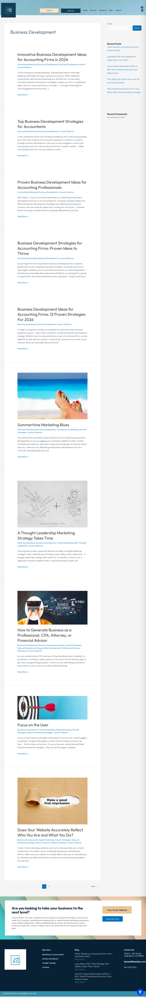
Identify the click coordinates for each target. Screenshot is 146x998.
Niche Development (51, 648)
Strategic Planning (48, 963)
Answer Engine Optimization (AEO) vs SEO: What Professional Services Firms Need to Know (122, 69)
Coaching (45, 967)
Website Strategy (58, 842)
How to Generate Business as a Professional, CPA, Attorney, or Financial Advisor (44, 635)
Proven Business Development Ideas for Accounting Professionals (52, 185)
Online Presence (42, 842)
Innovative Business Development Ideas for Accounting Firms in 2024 (51, 57)
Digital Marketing (63, 730)
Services (93, 10)
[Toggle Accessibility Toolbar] (140, 992)
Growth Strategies (73, 645)
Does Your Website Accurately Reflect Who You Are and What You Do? (50, 832)
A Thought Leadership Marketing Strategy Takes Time (46, 535)
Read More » (23, 94)
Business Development (48, 64)
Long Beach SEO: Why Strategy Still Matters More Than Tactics (91, 965)
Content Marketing (65, 543)
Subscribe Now (112, 919)
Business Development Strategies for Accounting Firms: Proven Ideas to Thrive (49, 248)
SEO (76, 543)
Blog (111, 10)
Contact (118, 10)
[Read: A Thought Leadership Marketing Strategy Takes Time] (52, 504)
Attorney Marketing (26, 324)
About (85, 10)
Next (94, 886)
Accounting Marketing (27, 64)
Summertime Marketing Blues (43, 424)
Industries (103, 10)
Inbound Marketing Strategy (29, 648)
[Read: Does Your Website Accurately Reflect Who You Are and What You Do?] (52, 801)
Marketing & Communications (53, 954)
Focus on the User (33, 724)
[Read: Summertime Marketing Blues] (52, 395)
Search (110, 24)
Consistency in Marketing (68, 429)
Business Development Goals (72, 64)
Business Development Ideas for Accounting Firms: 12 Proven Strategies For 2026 (51, 314)
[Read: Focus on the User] (52, 707)
